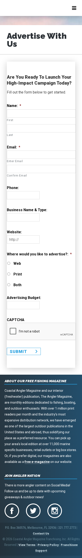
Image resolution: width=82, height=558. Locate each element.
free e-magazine (37, 462)
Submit (18, 351)
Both (17, 285)
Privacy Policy (48, 545)
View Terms (27, 545)
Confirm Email (17, 175)
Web (17, 263)
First (10, 120)
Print (17, 274)
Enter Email (15, 161)
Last (10, 134)
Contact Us (41, 533)
